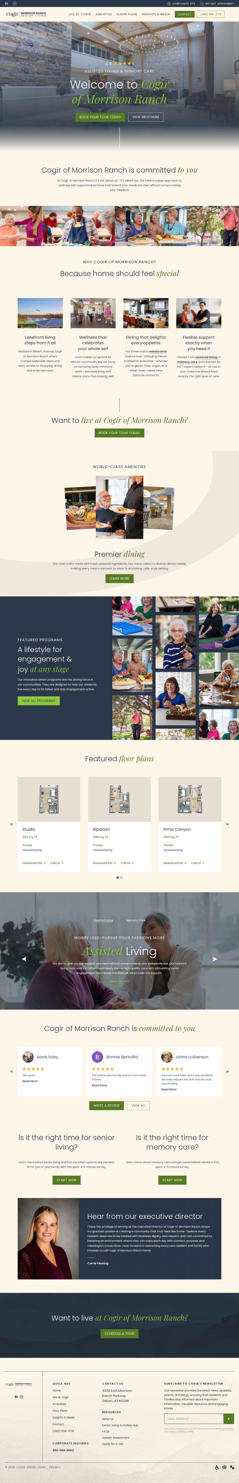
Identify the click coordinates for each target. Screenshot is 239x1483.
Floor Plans (127, 14)
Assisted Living (103, 920)
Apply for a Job (112, 1444)
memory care (187, 362)
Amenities (104, 14)
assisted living (206, 357)
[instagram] (21, 1396)
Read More (30, 1081)
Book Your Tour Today (119, 433)
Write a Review (106, 1105)
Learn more (118, 981)
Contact (184, 14)
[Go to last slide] (11, 824)
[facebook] (16, 1396)
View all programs (39, 700)
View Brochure (145, 117)
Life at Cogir (80, 14)
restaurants (158, 351)
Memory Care (135, 920)
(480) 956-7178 (210, 14)
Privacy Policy (226, 1428)
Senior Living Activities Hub (120, 1425)
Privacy (55, 1467)
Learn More (119, 578)
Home (56, 1390)
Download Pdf (32, 863)
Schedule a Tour (119, 1333)
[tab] (117, 877)
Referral (107, 1419)
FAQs (105, 1431)
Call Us (55, 863)
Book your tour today (100, 117)
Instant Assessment (219, 3)
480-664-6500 (63, 1450)
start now (66, 1180)
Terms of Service (178, 1431)
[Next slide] (227, 824)
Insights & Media (156, 14)
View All (138, 1105)
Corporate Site (184, 3)
